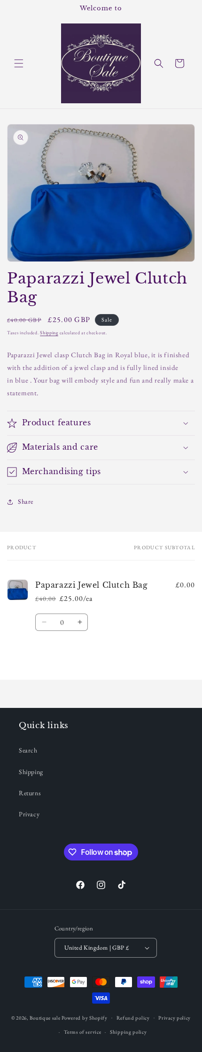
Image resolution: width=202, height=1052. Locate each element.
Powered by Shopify (85, 1017)
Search (28, 750)
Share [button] (25, 501)
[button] (18, 63)
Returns (30, 793)
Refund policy (133, 1017)
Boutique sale (46, 1017)
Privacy (29, 814)
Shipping (49, 333)
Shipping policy (128, 1032)
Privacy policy (174, 1017)
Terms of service (82, 1032)
